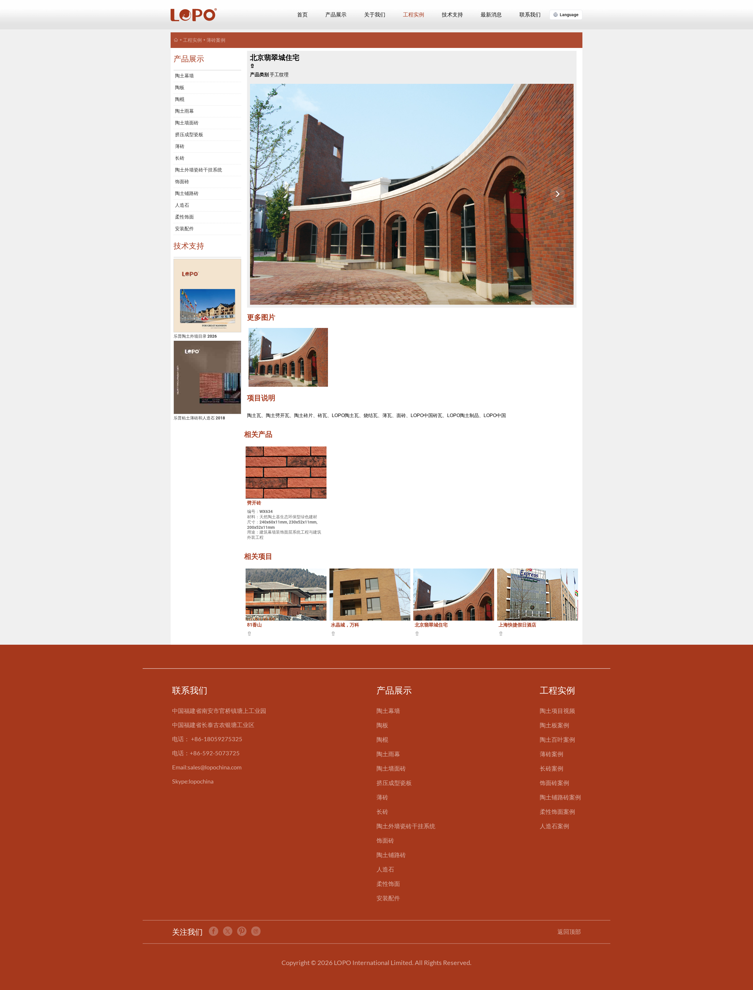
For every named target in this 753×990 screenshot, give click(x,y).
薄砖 (179, 146)
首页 (302, 14)
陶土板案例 (554, 725)
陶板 (179, 87)
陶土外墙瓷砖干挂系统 (198, 170)
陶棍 (179, 99)
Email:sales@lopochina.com (206, 767)
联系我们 (530, 14)
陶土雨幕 (184, 111)
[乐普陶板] (176, 40)
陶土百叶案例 (557, 739)
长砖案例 (551, 768)
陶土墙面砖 (187, 123)
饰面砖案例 (554, 782)
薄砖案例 (215, 40)
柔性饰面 (184, 217)
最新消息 (491, 14)
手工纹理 (279, 74)
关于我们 (374, 14)
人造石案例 (554, 825)
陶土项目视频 (557, 710)
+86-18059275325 (216, 738)
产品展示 (335, 14)
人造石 (182, 205)
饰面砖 (182, 181)
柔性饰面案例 (557, 811)
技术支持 (452, 14)
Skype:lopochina (193, 781)
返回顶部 (569, 931)
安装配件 (184, 228)
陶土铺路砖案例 (560, 797)
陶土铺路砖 (187, 193)
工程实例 (413, 14)
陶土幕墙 (184, 76)
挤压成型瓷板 (189, 134)
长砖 (179, 158)
